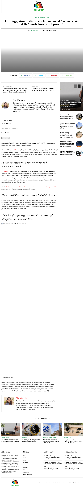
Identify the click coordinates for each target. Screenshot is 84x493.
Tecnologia (5, 437)
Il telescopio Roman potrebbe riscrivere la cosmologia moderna (66, 116)
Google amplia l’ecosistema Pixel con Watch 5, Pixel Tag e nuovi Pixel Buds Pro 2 (66, 135)
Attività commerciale (50, 437)
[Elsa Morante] (6, 105)
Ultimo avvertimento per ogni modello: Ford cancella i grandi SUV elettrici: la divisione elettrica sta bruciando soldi (14, 90)
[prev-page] (75, 86)
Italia (15, 150)
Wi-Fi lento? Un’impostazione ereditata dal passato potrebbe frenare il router (71, 104)
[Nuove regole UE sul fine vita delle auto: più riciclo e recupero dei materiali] (79, 152)
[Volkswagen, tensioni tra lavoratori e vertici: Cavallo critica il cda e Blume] (79, 125)
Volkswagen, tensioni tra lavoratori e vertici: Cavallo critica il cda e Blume (67, 125)
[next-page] (79, 86)
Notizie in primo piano (42, 17)
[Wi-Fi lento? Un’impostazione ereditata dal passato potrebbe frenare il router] (71, 96)
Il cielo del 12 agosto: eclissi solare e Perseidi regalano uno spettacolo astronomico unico (67, 144)
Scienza (24, 437)
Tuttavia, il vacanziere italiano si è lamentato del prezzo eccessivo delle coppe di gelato (31, 187)
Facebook (6, 171)
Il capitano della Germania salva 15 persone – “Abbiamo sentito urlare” (43, 89)
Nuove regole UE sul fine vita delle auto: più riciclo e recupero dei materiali (67, 152)
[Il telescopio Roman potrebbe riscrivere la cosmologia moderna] (79, 116)
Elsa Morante (34, 30)
